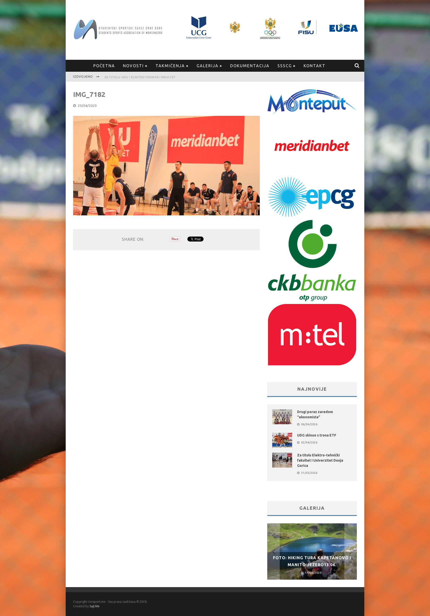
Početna (104, 65)
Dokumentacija (249, 65)
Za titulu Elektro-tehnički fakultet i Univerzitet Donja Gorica (320, 460)
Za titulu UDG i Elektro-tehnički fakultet (140, 77)
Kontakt (314, 65)
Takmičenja (170, 65)
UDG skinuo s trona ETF (316, 435)
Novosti (133, 65)
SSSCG (284, 65)
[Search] (357, 66)
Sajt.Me (95, 606)
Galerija (207, 65)
